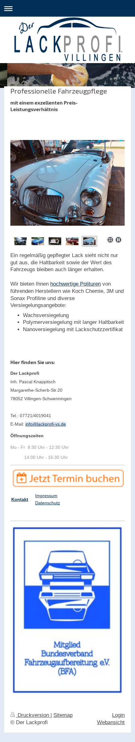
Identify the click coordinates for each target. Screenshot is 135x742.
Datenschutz (47, 502)
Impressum (46, 495)
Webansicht (111, 722)
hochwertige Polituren (75, 284)
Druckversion (33, 715)
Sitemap (63, 715)
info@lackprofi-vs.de (45, 424)
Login (118, 715)
